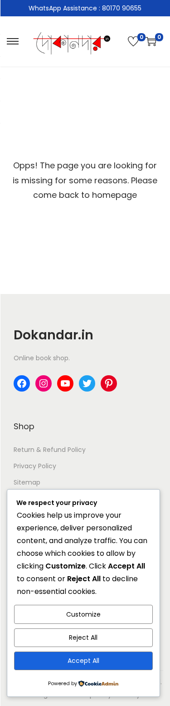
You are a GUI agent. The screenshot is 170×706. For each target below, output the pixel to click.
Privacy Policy (35, 466)
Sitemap (27, 482)
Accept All (83, 660)
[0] (133, 41)
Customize (83, 614)
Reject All (83, 637)
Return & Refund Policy (50, 449)
